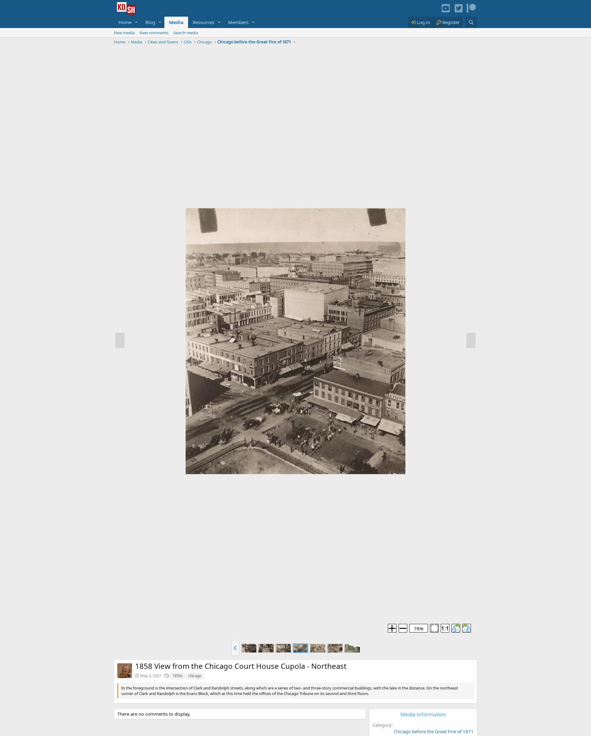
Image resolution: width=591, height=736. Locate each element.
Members (238, 22)
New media (124, 32)
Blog (150, 22)
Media (176, 22)
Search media (185, 32)
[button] (136, 22)
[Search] (471, 22)
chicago (194, 675)
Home (125, 22)
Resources (203, 22)
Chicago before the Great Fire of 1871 (434, 731)
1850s (177, 675)
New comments (153, 32)
